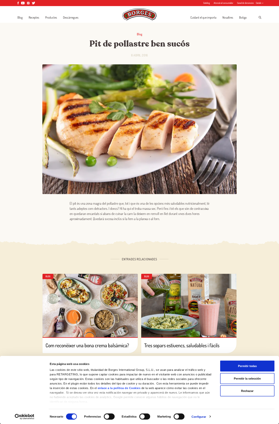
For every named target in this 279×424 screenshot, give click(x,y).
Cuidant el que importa (203, 17)
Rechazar (247, 390)
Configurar (199, 416)
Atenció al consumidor (223, 3)
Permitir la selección (247, 378)
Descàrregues (70, 17)
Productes (51, 17)
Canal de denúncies (245, 3)
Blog (20, 17)
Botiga (243, 17)
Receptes (34, 17)
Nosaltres (227, 17)
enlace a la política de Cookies (119, 388)
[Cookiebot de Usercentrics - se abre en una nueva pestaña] (24, 416)
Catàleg (206, 3)
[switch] (109, 416)
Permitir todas (247, 366)
